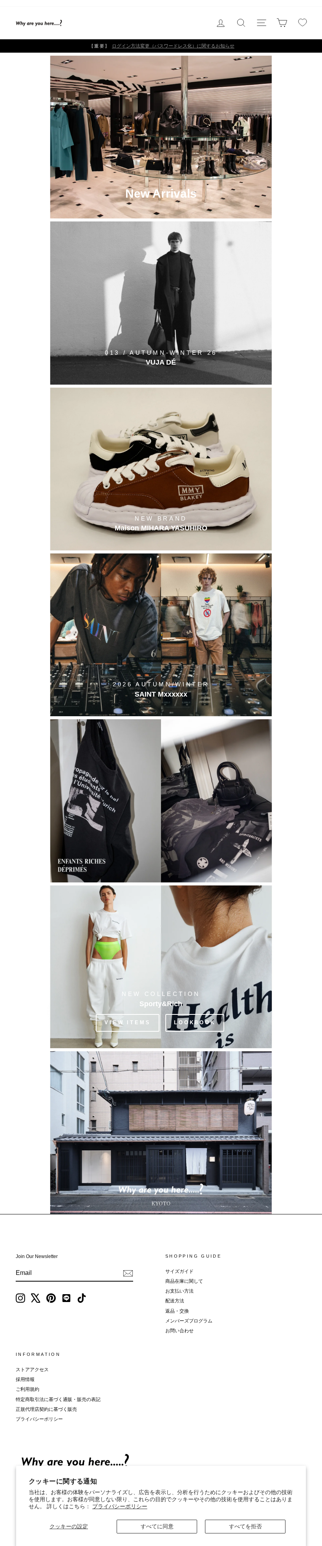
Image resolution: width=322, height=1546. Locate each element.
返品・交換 (177, 1311)
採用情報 (25, 1379)
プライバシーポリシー (119, 1506)
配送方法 (174, 1301)
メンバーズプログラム (188, 1321)
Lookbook (195, 1022)
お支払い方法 (179, 1291)
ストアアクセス (32, 1369)
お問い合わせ (179, 1330)
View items (127, 1022)
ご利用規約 (27, 1389)
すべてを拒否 (245, 1526)
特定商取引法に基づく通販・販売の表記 (58, 1399)
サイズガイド (179, 1271)
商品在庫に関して (184, 1281)
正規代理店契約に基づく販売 (46, 1409)
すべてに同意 (157, 1526)
